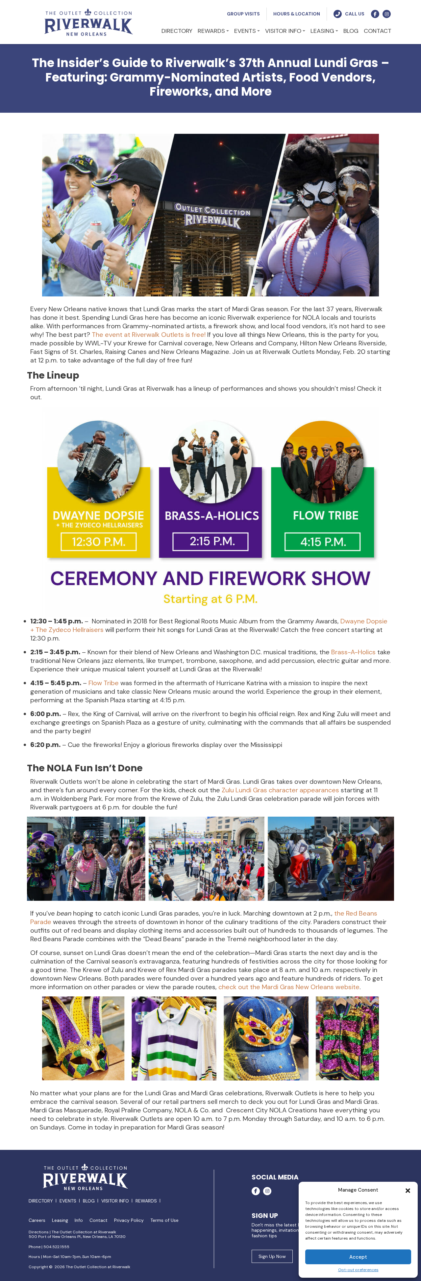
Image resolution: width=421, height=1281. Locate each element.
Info (79, 1220)
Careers (37, 1220)
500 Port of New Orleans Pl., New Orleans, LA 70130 (77, 1236)
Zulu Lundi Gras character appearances (280, 790)
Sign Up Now (272, 1256)
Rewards (146, 1201)
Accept (358, 1257)
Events (68, 1201)
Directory (41, 1201)
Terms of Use (164, 1220)
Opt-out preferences (358, 1270)
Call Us (354, 14)
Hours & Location (296, 14)
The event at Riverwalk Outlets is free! (149, 334)
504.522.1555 (56, 1246)
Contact (98, 1220)
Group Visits (243, 14)
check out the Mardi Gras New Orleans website (288, 987)
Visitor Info (115, 1201)
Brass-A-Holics (353, 652)
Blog (89, 1201)
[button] (408, 1190)
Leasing (60, 1220)
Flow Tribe (103, 683)
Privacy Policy (129, 1220)
